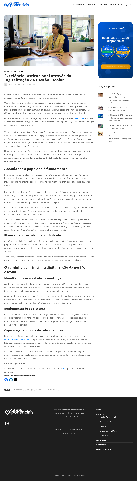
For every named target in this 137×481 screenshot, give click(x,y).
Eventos (103, 426)
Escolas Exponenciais (108, 417)
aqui (65, 368)
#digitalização (18, 390)
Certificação (101, 445)
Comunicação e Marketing (110, 431)
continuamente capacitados (16, 339)
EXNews (7, 71)
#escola (40, 390)
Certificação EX (92, 4)
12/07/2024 (21, 84)
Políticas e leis (105, 422)
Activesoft (79, 118)
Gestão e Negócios (19, 71)
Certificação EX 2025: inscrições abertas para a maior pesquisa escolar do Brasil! (120, 118)
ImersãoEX (103, 4)
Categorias (80, 4)
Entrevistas (104, 435)
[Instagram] (7, 423)
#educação (30, 390)
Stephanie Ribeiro (13, 84)
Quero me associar (116, 4)
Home (72, 4)
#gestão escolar (52, 390)
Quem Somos (101, 440)
